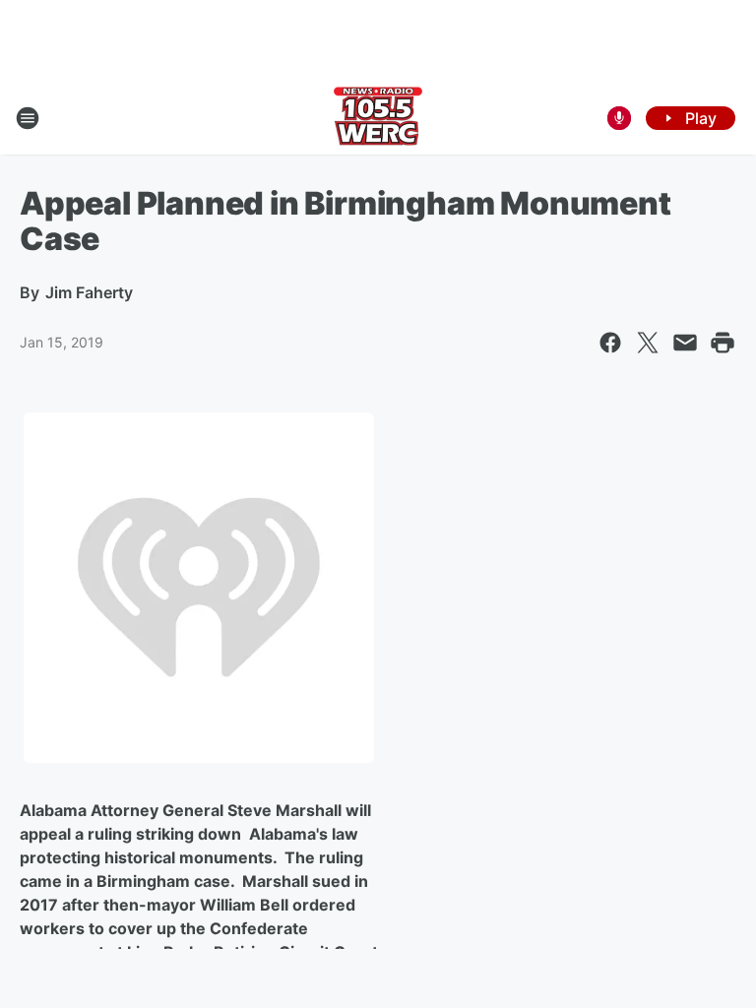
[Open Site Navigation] (27, 118)
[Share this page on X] (648, 342)
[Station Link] (378, 118)
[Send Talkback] (619, 118)
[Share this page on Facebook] (610, 342)
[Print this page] (722, 342)
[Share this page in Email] (685, 342)
